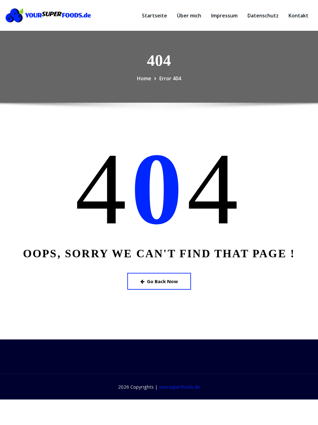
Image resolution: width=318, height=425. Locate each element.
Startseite (154, 15)
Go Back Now (162, 281)
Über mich (189, 15)
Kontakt (298, 15)
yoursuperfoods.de (179, 387)
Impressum (224, 15)
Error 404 (170, 78)
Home (144, 78)
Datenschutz (263, 15)
